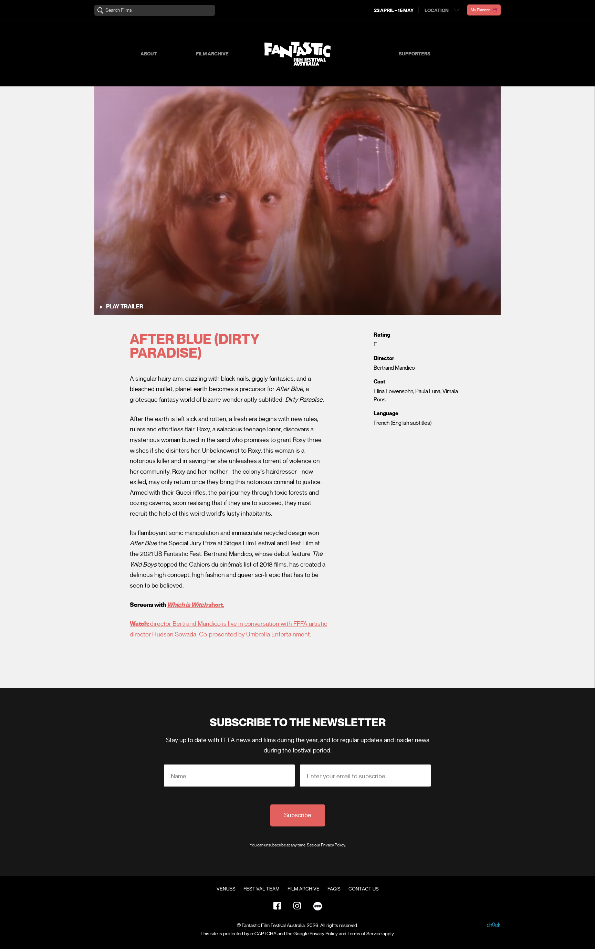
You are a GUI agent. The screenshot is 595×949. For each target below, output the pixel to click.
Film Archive (212, 54)
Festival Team (261, 889)
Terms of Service (364, 934)
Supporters (414, 54)
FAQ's (334, 889)
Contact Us (363, 889)
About (148, 54)
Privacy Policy (333, 844)
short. (195, 605)
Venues (226, 889)
